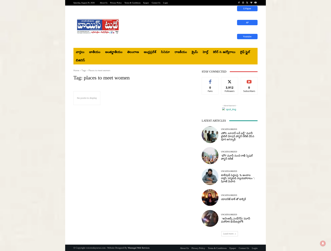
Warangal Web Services (138, 248)
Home (76, 70)
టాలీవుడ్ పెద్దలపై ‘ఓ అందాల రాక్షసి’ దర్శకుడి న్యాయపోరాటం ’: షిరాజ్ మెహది (238, 178)
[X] (247, 3)
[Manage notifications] (323, 243)
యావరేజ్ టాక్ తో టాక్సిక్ (233, 199)
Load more (228, 233)
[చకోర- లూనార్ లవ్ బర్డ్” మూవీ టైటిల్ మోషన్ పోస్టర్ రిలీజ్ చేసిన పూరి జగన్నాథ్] (210, 134)
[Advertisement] (194, 27)
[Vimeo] (251, 3)
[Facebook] (239, 3)
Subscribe (249, 80)
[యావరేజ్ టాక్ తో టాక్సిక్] (210, 197)
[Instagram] (243, 3)
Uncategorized (229, 129)
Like (210, 80)
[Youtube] (255, 3)
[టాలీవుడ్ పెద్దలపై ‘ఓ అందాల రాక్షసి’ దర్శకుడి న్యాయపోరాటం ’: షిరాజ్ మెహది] (210, 176)
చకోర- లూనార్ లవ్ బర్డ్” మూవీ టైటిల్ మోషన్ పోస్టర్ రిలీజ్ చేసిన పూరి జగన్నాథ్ (237, 136)
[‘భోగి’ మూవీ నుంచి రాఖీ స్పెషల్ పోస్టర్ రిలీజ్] (210, 155)
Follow (230, 80)
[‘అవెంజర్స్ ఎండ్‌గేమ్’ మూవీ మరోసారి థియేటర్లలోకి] (210, 218)
